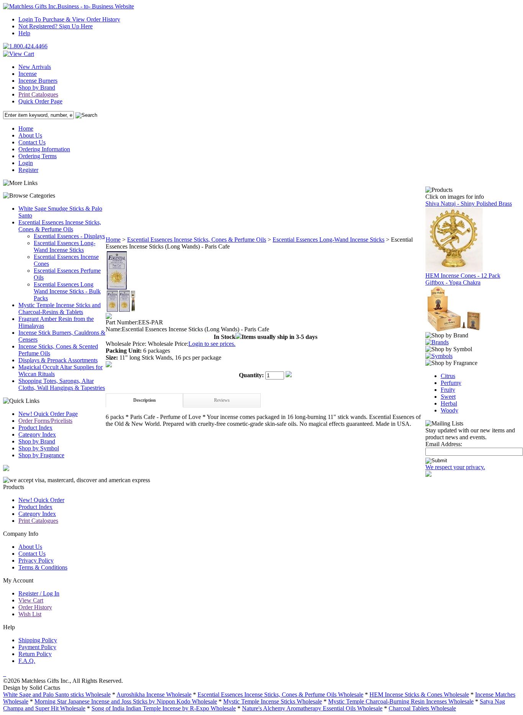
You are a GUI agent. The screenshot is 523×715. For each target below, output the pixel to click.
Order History (35, 607)
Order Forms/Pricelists (45, 420)
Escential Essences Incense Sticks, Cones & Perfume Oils (59, 225)
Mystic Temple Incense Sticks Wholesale (272, 701)
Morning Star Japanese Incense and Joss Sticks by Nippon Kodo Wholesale (125, 701)
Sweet (448, 396)
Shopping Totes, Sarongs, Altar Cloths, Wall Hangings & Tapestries (61, 384)
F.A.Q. (26, 661)
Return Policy (35, 654)
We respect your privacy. (455, 467)
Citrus (448, 376)
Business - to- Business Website (95, 6)
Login (25, 163)
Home (25, 128)
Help (24, 33)
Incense (27, 73)
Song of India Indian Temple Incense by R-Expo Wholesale (164, 708)
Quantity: (251, 375)
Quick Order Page (40, 101)
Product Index (35, 427)
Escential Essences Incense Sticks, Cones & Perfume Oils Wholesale (280, 694)
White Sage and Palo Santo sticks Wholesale (57, 694)
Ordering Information (44, 149)
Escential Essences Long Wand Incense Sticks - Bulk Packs (67, 291)
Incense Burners (37, 80)
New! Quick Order (41, 500)
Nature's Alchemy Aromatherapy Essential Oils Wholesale (312, 708)
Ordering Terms (37, 156)
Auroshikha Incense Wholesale (153, 694)
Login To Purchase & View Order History (69, 19)
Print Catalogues (38, 94)
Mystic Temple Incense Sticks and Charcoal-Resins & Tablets (59, 308)
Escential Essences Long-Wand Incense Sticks (64, 246)
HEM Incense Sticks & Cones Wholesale (419, 694)
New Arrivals (34, 67)
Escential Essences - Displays (69, 236)
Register (28, 170)
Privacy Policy (36, 560)
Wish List (29, 614)
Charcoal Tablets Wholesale (422, 708)
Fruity (448, 389)
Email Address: (443, 444)
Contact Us (32, 142)
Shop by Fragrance (41, 455)
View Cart (30, 600)
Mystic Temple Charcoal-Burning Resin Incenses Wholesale (401, 701)
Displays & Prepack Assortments (58, 360)
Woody (449, 410)
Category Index (37, 434)
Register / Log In (38, 593)
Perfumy (451, 383)
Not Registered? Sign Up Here (55, 26)
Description (144, 400)
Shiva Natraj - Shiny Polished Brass (468, 203)
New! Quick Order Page (48, 414)
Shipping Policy (37, 640)
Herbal (449, 403)
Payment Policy (37, 647)
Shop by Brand (36, 87)
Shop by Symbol (38, 448)
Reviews (222, 400)
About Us (30, 135)
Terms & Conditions (42, 567)
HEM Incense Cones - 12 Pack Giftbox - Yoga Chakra (462, 279)
